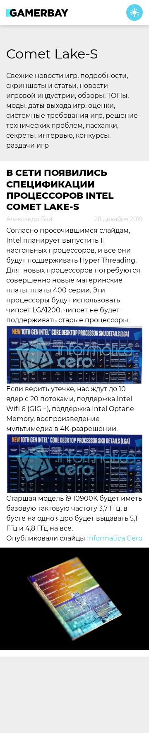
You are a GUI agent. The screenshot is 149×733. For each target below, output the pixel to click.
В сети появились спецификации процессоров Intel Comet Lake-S (59, 189)
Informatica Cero (114, 538)
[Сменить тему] (134, 12)
